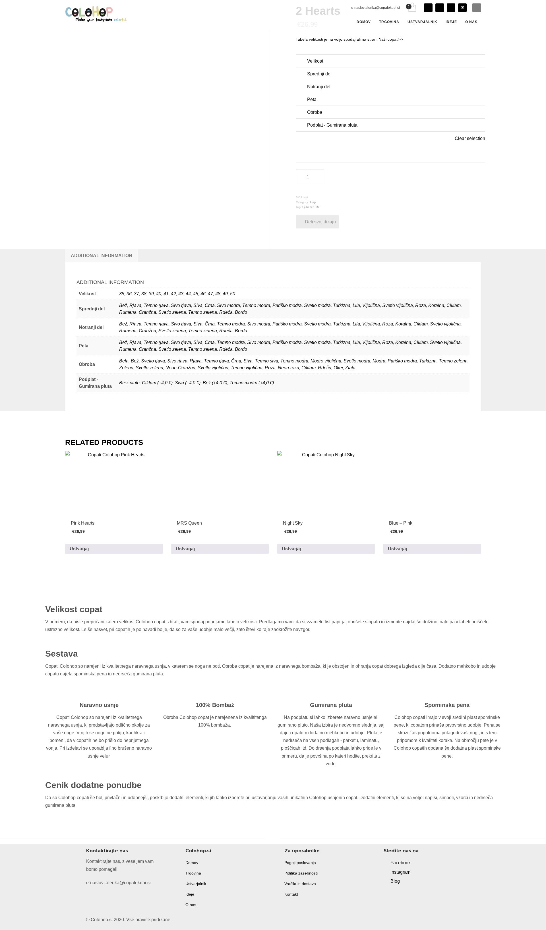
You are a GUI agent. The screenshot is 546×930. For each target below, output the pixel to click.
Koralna (436, 305)
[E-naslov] (462, 7)
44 (188, 293)
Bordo (241, 312)
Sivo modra (228, 305)
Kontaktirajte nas (107, 850)
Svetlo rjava (153, 360)
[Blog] (451, 7)
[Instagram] (428, 7)
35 (121, 293)
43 (180, 293)
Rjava (135, 305)
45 (195, 293)
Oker (338, 367)
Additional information (101, 255)
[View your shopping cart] (412, 7)
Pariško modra (287, 305)
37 (136, 293)
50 (232, 293)
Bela (124, 360)
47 (210, 293)
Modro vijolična (326, 360)
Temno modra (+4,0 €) (251, 382)
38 (143, 293)
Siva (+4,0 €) (187, 382)
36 (129, 293)
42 (173, 293)
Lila (356, 305)
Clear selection (470, 138)
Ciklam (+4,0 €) (157, 382)
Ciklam (453, 305)
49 (225, 293)
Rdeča (226, 312)
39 (151, 293)
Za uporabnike (302, 850)
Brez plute (129, 382)
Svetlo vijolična (397, 305)
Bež (123, 305)
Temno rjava (156, 305)
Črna (210, 305)
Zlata (350, 367)
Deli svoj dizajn (320, 221)
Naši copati (388, 39)
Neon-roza (288, 367)
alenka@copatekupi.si (382, 8)
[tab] (101, 256)
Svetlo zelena (172, 312)
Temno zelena (202, 312)
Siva (197, 305)
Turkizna (341, 305)
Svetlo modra (317, 305)
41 (166, 293)
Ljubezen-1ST (311, 207)
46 (203, 293)
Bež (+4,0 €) (215, 382)
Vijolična (371, 305)
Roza (420, 305)
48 (217, 293)
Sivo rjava (181, 305)
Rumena (127, 312)
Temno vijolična (246, 367)
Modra (379, 360)
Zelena (126, 367)
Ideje (313, 202)
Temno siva (266, 360)
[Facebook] (439, 7)
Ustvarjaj (79, 548)
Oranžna (147, 312)
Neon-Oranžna (180, 367)
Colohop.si (198, 850)
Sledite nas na (401, 850)
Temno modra (256, 305)
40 (158, 293)
